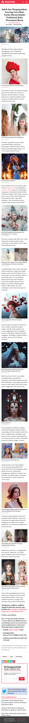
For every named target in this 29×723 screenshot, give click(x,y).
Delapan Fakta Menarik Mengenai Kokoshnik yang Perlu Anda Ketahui (14, 709)
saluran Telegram (14, 630)
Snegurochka (10, 188)
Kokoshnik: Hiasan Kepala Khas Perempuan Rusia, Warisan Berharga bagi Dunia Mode (14, 702)
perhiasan (19, 656)
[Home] (3, 2)
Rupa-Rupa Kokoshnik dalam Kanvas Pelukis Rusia (14, 714)
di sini (10, 719)
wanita (5, 656)
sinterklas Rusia (6, 190)
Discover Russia (14, 22)
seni (11, 656)
